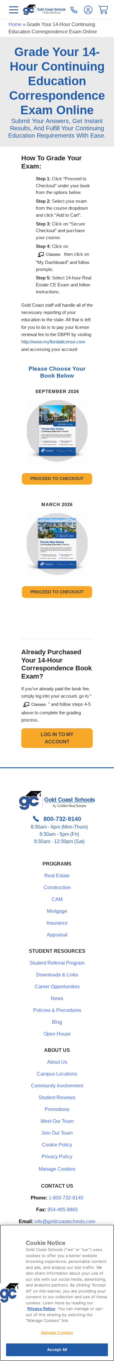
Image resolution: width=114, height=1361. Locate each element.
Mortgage (57, 911)
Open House (57, 1033)
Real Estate (57, 875)
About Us (57, 1062)
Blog (57, 1022)
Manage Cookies (57, 1169)
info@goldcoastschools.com (64, 1221)
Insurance (57, 923)
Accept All (57, 1349)
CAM (57, 899)
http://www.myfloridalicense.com (53, 341)
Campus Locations (57, 1073)
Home (15, 24)
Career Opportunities (57, 986)
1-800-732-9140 (66, 1197)
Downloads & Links (57, 974)
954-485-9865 (62, 1209)
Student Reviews (57, 1097)
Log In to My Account (57, 738)
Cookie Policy (57, 1144)
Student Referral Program (57, 963)
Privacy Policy (57, 1156)
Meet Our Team (57, 1121)
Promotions (57, 1109)
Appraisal (57, 934)
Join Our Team (57, 1133)
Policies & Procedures (57, 1010)
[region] (57, 1293)
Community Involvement (57, 1085)
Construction (57, 887)
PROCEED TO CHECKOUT (57, 478)
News (57, 998)
